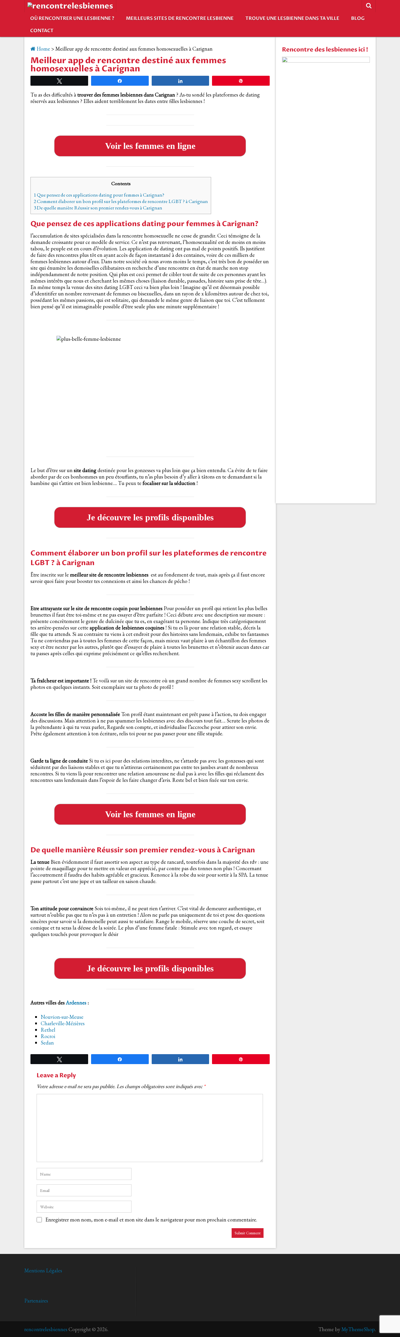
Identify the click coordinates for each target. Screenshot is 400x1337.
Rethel (48, 1029)
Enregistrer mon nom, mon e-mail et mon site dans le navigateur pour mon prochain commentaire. (151, 1219)
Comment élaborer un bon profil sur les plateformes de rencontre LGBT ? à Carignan (121, 201)
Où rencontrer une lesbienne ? (72, 18)
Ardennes (76, 1002)
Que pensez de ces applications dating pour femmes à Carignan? (99, 195)
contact (42, 30)
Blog (358, 18)
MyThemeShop (358, 1329)
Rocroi (48, 1036)
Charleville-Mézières (63, 1023)
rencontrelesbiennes (45, 1329)
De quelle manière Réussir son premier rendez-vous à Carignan (98, 207)
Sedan (47, 1042)
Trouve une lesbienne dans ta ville (292, 18)
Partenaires (36, 1300)
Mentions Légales (43, 1270)
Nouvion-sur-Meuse (62, 1016)
